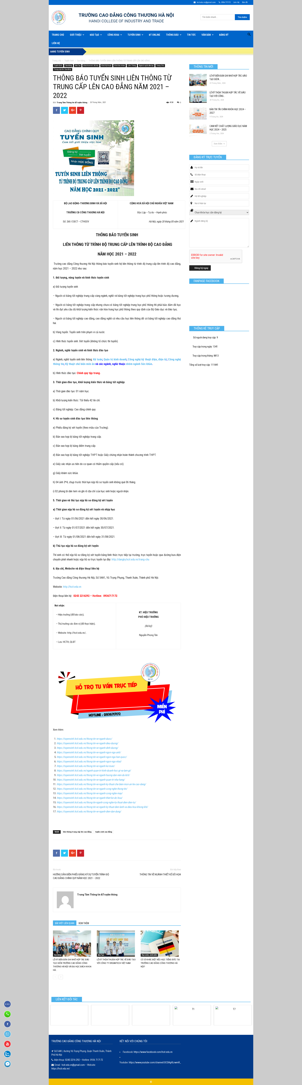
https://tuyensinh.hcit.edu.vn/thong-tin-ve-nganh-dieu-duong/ (87, 743)
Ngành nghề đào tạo (146, 65)
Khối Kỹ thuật (106, 65)
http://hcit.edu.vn (72, 586)
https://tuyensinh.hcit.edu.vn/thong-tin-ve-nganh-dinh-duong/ (87, 747)
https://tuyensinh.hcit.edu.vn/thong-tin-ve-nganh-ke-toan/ (86, 766)
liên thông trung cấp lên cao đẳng (77, 832)
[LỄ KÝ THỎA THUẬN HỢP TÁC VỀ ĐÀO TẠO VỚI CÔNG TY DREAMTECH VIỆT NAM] (117, 943)
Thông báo (172, 34)
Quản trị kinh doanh (115, 359)
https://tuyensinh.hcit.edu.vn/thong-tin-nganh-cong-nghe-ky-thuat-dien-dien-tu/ (96, 802)
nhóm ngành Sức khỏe (139, 364)
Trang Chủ (58, 34)
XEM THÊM (83, 923)
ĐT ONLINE (154, 34)
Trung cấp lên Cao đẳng (62, 69)
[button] (249, 35)
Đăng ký (223, 34)
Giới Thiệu (75, 34)
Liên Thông (132, 65)
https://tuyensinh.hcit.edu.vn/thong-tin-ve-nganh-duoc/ (84, 738)
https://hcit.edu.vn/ (60, 1068)
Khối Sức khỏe (119, 65)
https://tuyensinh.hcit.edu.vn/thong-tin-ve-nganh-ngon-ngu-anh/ (89, 752)
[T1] (192, 1015)
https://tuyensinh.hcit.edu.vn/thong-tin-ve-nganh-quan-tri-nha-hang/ (91, 779)
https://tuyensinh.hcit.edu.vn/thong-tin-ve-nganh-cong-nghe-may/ (90, 793)
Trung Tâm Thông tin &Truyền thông (72, 102)
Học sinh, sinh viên (149, 955)
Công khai (113, 34)
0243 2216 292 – (73, 1059)
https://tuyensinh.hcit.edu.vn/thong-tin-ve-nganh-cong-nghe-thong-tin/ (92, 788)
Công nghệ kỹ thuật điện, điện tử (147, 359)
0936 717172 (226, 2)
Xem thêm (218, 144)
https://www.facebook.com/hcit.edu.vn (153, 1052)
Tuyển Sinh (134, 34)
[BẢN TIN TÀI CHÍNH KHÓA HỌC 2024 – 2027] (198, 114)
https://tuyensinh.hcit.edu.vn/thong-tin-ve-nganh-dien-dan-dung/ (89, 811)
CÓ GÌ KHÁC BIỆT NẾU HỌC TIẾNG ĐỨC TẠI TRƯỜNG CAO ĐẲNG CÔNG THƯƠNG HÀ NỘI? (160, 963)
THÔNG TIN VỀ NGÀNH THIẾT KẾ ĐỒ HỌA (160, 874)
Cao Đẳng (81, 60)
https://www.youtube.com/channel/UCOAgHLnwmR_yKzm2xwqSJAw (163, 1062)
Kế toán (97, 359)
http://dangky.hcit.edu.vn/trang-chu (130, 559)
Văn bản (206, 34)
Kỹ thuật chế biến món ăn (80, 364)
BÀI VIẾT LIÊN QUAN (64, 923)
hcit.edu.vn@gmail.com (206, 2)
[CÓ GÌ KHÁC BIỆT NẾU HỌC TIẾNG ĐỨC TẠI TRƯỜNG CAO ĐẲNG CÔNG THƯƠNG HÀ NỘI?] (161, 943)
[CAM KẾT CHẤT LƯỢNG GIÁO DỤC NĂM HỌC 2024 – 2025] (198, 130)
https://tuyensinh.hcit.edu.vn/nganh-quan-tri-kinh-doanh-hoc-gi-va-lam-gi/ (94, 770)
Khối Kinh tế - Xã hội (90, 65)
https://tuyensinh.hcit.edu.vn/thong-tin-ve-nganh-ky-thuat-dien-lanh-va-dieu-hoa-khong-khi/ (102, 807)
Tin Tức (191, 34)
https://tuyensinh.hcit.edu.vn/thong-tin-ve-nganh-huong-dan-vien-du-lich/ (93, 775)
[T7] (232, 1015)
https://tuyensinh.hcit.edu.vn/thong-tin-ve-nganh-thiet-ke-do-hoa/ (89, 797)
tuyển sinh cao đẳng (103, 832)
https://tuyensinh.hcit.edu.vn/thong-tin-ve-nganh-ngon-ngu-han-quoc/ (92, 757)
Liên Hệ (236, 2)
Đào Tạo (94, 34)
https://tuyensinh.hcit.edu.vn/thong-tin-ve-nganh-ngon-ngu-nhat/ (89, 761)
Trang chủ (56, 60)
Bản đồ (245, 2)
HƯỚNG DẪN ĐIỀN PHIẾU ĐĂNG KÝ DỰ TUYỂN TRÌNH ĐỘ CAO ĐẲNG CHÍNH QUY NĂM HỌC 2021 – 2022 (81, 876)
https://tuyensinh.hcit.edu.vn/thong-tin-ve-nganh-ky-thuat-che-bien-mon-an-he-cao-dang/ (101, 784)
